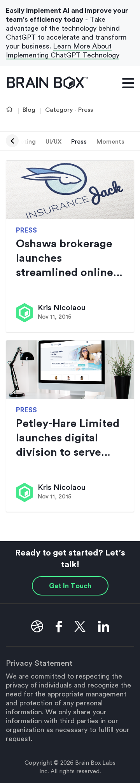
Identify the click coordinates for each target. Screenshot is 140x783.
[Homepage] (47, 82)
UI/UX (53, 142)
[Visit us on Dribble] (37, 626)
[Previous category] (12, 140)
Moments (110, 142)
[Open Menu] (128, 82)
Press (79, 142)
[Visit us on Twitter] (80, 626)
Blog (29, 110)
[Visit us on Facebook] (59, 626)
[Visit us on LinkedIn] (103, 626)
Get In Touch (70, 585)
